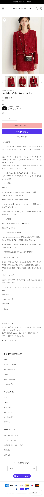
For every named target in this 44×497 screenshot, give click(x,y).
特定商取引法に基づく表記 (13, 445)
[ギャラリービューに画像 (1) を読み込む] (10, 81)
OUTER (7, 422)
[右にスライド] (41, 82)
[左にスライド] (2, 82)
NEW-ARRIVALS (10, 364)
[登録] (34, 468)
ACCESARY (8, 417)
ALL (5, 398)
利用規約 (7, 450)
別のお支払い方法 (22, 137)
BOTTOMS (8, 412)
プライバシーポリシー (12, 440)
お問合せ (7, 455)
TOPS (6, 402)
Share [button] (6, 309)
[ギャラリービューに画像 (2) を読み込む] (22, 81)
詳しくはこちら (7, 340)
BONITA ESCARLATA (18, 493)
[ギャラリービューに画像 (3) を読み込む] (33, 81)
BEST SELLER (9, 379)
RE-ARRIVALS (9, 369)
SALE (6, 374)
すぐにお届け (9, 384)
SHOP (6, 360)
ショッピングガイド (11, 435)
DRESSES (7, 407)
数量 (3, 113)
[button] (2, 8)
